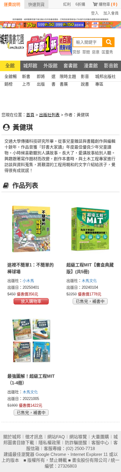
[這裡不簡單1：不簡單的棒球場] (31, 229)
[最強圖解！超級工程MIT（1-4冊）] (31, 340)
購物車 (108, 4)
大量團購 (100, 436)
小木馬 (28, 280)
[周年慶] (60, 24)
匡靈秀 (107, 52)
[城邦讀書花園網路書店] (12, 44)
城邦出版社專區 (105, 77)
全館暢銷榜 (10, 77)
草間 (86, 52)
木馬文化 (89, 280)
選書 (53, 77)
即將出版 (41, 77)
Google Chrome (51, 454)
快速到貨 (36, 4)
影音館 (111, 65)
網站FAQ (56, 436)
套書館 (70, 65)
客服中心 (100, 442)
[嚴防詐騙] (60, 19)
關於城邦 (12, 436)
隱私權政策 (49, 442)
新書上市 (26, 77)
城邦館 (30, 65)
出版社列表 (49, 114)
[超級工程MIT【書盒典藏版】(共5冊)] (90, 229)
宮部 (76, 52)
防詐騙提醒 (76, 442)
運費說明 (12, 4)
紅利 (67, 4)
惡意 (96, 52)
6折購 (80, 4)
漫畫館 (91, 65)
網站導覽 (78, 436)
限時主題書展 (68, 77)
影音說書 (85, 77)
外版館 (50, 65)
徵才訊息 (34, 436)
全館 (10, 65)
